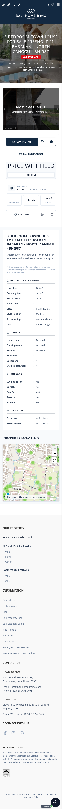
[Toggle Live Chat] (55, 802)
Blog (5, 611)
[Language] (53, 5)
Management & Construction (19, 653)
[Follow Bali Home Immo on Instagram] (13, 733)
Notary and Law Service (16, 647)
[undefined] (54, 460)
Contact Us (24, 141)
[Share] (51, 214)
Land (8, 556)
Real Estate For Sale (37, 63)
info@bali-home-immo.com (26, 686)
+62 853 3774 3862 (34, 713)
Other (8, 561)
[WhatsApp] (42, 142)
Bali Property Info (12, 617)
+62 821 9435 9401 (22, 690)
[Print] (42, 214)
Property (21, 63)
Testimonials (10, 605)
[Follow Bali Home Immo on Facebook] (5, 733)
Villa (51, 63)
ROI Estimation (33, 153)
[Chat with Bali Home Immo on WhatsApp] (21, 733)
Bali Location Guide (13, 623)
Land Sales (9, 641)
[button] (6, 499)
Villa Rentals (9, 629)
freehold (31, 175)
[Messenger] (51, 142)
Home (12, 63)
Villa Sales (8, 635)
